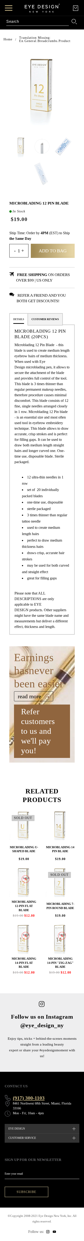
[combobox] (37, 22)
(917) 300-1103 (29, 1098)
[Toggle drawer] (8, 8)
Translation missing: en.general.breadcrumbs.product (44, 39)
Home (8, 39)
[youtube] (54, 1231)
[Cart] (75, 8)
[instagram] (47, 1231)
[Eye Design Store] (42, 8)
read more (30, 696)
